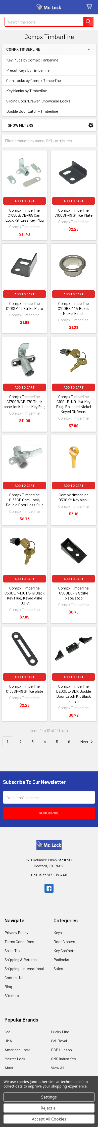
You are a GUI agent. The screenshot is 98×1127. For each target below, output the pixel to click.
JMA (8, 1040)
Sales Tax (13, 950)
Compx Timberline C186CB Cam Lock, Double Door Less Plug (24, 499)
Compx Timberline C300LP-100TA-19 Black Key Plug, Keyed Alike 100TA (25, 595)
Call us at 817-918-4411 (49, 874)
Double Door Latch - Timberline (32, 111)
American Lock (17, 1049)
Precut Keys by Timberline (28, 70)
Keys (58, 932)
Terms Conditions (19, 941)
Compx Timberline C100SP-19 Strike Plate (73, 212)
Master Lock (15, 1058)
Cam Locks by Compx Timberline (33, 80)
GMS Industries (63, 1058)
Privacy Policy (16, 932)
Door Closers (64, 941)
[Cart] (90, 6)
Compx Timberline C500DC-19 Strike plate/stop (73, 592)
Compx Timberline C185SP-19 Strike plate (24, 688)
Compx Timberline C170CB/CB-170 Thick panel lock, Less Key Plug (24, 401)
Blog (8, 986)
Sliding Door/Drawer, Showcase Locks (38, 100)
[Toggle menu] (7, 7)
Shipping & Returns (21, 959)
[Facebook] (49, 888)
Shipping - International (24, 968)
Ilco (8, 1031)
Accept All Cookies (49, 1119)
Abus (9, 1067)
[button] (90, 125)
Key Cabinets (64, 950)
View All (57, 1067)
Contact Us (14, 977)
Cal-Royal (59, 1040)
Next (84, 741)
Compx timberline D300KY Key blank (73, 497)
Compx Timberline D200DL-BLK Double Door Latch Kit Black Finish (73, 693)
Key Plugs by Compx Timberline (32, 59)
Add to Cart (25, 201)
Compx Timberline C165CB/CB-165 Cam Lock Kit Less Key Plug (24, 215)
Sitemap (12, 995)
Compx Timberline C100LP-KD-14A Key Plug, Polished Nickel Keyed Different (73, 404)
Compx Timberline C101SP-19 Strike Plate (24, 306)
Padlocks (61, 959)
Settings (49, 1097)
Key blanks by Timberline (26, 90)
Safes (58, 968)
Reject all (49, 1108)
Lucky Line (60, 1031)
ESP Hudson (61, 1049)
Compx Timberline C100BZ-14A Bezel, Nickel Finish (73, 308)
